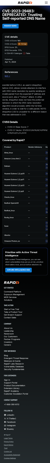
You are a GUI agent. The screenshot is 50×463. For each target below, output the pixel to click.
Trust (5, 448)
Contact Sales (10, 317)
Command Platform (12, 292)
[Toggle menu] (46, 2)
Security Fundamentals (14, 369)
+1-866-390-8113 (11, 404)
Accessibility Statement (12, 455)
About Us (8, 328)
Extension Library (11, 388)
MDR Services (10, 297)
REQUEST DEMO (10, 26)
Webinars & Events (12, 361)
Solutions (8, 300)
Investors (8, 342)
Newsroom (9, 334)
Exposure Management (14, 294)
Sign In (7, 380)
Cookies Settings (10, 458)
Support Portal (10, 383)
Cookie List (8, 451)
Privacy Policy (8, 441)
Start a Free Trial (11, 309)
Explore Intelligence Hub (18, 270)
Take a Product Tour (13, 312)
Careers (7, 345)
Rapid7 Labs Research (14, 364)
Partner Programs (12, 339)
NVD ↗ (7, 76)
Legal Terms (8, 438)
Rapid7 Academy (11, 391)
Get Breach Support (13, 315)
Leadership (9, 331)
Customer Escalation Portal (16, 394)
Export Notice (8, 445)
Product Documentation (14, 385)
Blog (6, 355)
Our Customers (10, 336)
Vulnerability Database (14, 366)
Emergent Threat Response (16, 358)
